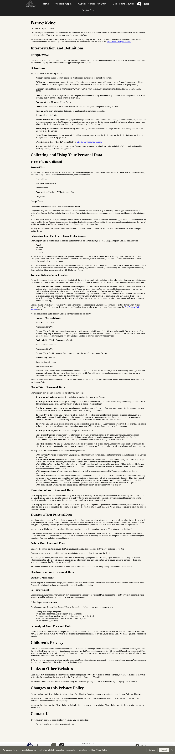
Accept (164, 750)
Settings (152, 750)
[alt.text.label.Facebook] (37, 745)
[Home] (61, 745)
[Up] (53, 745)
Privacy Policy (101, 750)
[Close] (171, 750)
